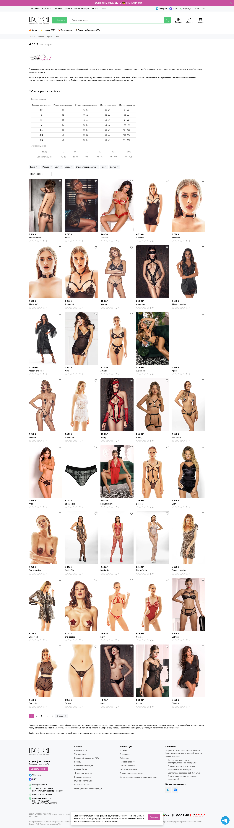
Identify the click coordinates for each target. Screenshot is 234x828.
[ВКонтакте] (175, 790)
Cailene (139, 637)
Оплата (68, 9)
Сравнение (125, 754)
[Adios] (81, 205)
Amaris (103, 371)
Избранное (124, 758)
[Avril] (45, 471)
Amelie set (140, 371)
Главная (32, 37)
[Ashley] (117, 404)
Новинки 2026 (80, 750)
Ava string (176, 437)
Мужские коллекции (83, 781)
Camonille (33, 703)
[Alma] (81, 338)
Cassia (139, 703)
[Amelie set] (152, 338)
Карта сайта (33, 816)
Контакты (46, 9)
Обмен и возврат (82, 9)
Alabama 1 (176, 238)
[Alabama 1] (188, 205)
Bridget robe (34, 637)
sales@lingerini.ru (39, 785)
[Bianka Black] (81, 537)
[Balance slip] (81, 471)
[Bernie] (188, 471)
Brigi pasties (70, 637)
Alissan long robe (36, 371)
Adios (67, 238)
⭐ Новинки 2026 (47, 30)
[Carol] (117, 670)
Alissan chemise (179, 304)
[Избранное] (60, 181)
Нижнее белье (80, 769)
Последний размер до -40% (86, 758)
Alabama (140, 238)
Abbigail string (35, 238)
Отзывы (95, 9)
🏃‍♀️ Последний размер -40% (87, 30)
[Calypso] (188, 604)
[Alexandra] (152, 271)
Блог (104, 9)
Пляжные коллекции (83, 766)
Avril (31, 504)
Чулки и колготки (82, 785)
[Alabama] (152, 205)
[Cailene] (152, 604)
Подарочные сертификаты (131, 773)
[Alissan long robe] (45, 338)
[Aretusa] (45, 404)
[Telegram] (168, 790)
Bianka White (141, 570)
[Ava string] (188, 404)
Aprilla (174, 371)
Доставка (58, 9)
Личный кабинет (127, 762)
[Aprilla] (188, 338)
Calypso (175, 637)
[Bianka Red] (117, 537)
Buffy (102, 637)
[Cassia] (152, 670)
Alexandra (140, 304)
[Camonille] (45, 670)
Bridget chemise (179, 570)
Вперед (60, 716)
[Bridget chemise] (188, 537)
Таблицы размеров (128, 769)
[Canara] (81, 670)
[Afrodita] (117, 205)
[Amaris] (117, 338)
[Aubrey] (152, 404)
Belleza (139, 504)
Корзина (123, 750)
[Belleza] (152, 471)
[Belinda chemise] (117, 471)
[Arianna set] (81, 404)
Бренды (50, 37)
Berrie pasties (35, 570)
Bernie (175, 504)
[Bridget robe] (45, 604)
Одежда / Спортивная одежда (88, 788)
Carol (102, 703)
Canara (68, 703)
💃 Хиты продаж (65, 30)
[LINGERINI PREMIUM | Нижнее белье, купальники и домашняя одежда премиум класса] (39, 20)
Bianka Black (70, 570)
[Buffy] (117, 604)
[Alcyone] (117, 271)
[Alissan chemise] (188, 271)
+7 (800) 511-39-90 (191, 9)
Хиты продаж (80, 754)
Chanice (175, 703)
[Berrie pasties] (45, 537)
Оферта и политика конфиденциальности (138, 777)
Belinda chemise (107, 504)
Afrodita (104, 238)
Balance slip (70, 504)
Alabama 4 (69, 304)
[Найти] (167, 20)
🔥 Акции (33, 30)
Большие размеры (82, 777)
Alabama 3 (33, 304)
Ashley (103, 437)
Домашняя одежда (83, 773)
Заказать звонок (38, 769)
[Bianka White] (152, 537)
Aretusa (32, 437)
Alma (67, 371)
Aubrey (139, 437)
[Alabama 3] (45, 271)
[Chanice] (188, 670)
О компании (34, 9)
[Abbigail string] (45, 205)
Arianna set (70, 437)
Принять (154, 817)
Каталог (41, 37)
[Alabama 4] (81, 271)
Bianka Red (105, 570)
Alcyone (103, 304)
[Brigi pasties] (81, 604)
